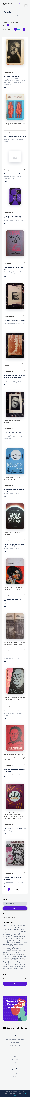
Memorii (10, 956)
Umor (20, 970)
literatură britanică (10, 946)
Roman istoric (12, 966)
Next (14, 889)
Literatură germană (9, 139)
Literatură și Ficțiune (19, 774)
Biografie (10, 925)
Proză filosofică (9, 962)
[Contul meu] (19, 4)
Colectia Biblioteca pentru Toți (14, 928)
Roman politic (20, 966)
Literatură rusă (8, 774)
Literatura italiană (8, 944)
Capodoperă (18, 925)
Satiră (22, 968)
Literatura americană (11, 941)
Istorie (10, 940)
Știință (21, 221)
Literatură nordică (6, 952)
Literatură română (11, 953)
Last (17, 889)
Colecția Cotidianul (7, 932)
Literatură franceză (9, 177)
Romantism (5, 968)
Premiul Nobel (6, 960)
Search (15, 908)
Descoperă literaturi (10, 79)
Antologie (5, 926)
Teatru (5, 970)
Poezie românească (8, 958)
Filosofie (20, 938)
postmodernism (18, 958)
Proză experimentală (18, 960)
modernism (17, 956)
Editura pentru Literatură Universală (12, 935)
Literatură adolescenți (18, 944)
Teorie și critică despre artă (14, 273)
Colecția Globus (16, 932)
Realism (17, 964)
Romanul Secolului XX (13, 968)
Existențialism (13, 938)
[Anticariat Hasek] (8, 4)
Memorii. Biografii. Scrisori (17, 81)
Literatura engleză (19, 942)
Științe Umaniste (8, 82)
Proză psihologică (12, 963)
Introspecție (6, 940)
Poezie (25, 956)
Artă (5, 380)
